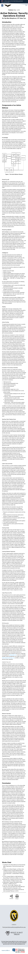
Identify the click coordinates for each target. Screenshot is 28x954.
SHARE (11, 898)
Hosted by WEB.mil (6, 950)
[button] (6, 2)
